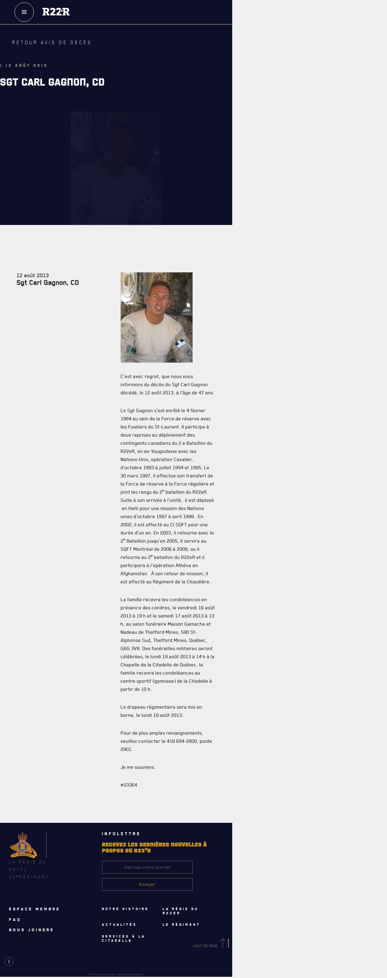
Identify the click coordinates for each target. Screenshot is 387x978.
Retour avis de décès (40, 47)
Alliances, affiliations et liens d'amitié (241, 284)
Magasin (281, 51)
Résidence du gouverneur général (237, 555)
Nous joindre (31, 929)
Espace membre (34, 908)
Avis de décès (249, 799)
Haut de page (206, 946)
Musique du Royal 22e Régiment (233, 271)
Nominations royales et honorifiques (239, 231)
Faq (281, 33)
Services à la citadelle (246, 489)
